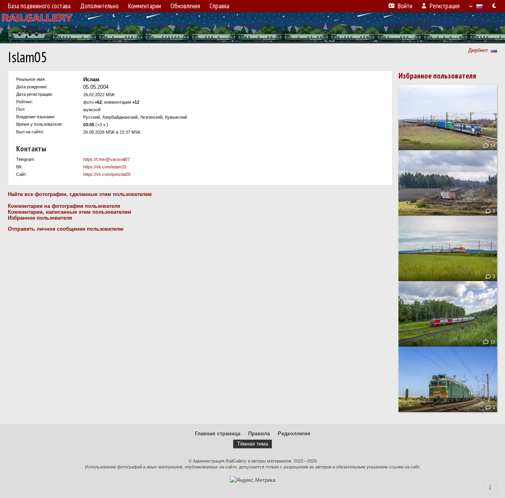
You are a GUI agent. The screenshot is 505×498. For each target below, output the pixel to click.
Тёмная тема (252, 444)
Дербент (478, 50)
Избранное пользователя (40, 218)
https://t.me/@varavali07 (106, 159)
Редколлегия (294, 433)
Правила (259, 433)
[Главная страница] (252, 27)
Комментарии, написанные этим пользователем (69, 212)
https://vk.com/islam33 (104, 166)
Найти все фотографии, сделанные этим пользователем (80, 194)
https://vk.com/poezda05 (107, 174)
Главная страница (217, 433)
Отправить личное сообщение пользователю (65, 229)
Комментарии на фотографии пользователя (64, 206)
